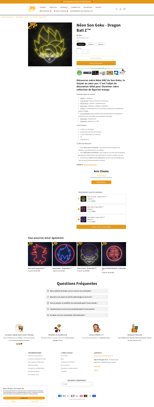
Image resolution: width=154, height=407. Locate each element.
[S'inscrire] (91, 384)
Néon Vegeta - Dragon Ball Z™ (96, 217)
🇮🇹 (17, 344)
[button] (43, 7)
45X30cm (91, 44)
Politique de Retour (33, 371)
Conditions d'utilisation (35, 356)
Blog (62, 359)
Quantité (79, 48)
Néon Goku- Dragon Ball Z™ (95, 207)
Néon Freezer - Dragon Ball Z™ (87, 268)
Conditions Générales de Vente (37, 359)
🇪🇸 (19, 344)
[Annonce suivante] (125, 1)
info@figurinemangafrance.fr (103, 356)
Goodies (86, 164)
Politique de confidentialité (36, 368)
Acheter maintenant (96, 63)
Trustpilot (64, 371)
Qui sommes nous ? (33, 374)
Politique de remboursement (69, 368)
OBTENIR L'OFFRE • (101, 227)
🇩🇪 (21, 344)
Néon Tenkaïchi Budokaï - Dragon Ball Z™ (114, 269)
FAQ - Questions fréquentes (36, 362)
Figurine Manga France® (8, 17)
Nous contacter (65, 365)
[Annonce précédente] (29, 1)
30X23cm (81, 44)
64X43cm (100, 44)
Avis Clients (64, 356)
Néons (26, 17)
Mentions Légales (33, 365)
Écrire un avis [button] (101, 182)
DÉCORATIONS (19, 17)
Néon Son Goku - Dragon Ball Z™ (38, 17)
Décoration (93, 164)
